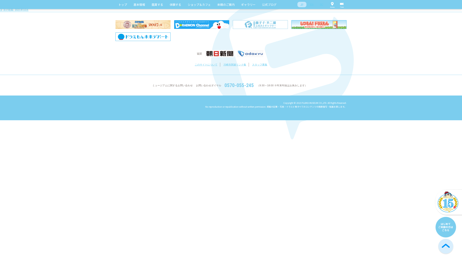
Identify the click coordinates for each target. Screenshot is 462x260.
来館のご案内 (226, 4)
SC (321, 4)
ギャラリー (248, 4)
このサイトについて (206, 64)
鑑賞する (157, 4)
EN (311, 4)
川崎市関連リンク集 (234, 64)
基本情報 (139, 4)
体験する (175, 4)
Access (332, 4)
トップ (122, 4)
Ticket (341, 4)
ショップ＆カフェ (199, 4)
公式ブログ (269, 4)
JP (301, 4)
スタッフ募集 (259, 64)
